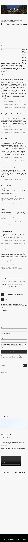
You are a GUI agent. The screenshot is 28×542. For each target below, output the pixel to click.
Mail (20, 1)
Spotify (14, 1)
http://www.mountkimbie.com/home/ (10, 101)
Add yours (23, 294)
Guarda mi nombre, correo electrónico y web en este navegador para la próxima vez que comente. (13, 345)
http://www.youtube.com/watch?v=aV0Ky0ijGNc (13, 203)
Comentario (4, 310)
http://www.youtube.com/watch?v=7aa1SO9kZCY (13, 221)
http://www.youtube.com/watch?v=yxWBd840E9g (13, 281)
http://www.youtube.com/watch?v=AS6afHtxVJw (13, 264)
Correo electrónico (6, 333)
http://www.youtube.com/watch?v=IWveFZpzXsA (13, 240)
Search (26, 1)
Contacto (24, 539)
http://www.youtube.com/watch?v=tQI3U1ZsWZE (13, 179)
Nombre (3, 327)
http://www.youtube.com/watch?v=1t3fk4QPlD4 (13, 243)
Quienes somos (10, 539)
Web (2, 338)
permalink (19, 286)
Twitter (23, 1)
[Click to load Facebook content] (14, 423)
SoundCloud (17, 1)
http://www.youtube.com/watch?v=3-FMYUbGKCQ (13, 157)
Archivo (18, 539)
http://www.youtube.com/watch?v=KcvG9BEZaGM (13, 129)
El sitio (3, 539)
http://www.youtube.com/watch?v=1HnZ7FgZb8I (13, 107)
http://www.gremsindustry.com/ (9, 261)
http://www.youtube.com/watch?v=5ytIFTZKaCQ (13, 132)
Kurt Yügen (4, 20)
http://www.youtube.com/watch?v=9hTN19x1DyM (13, 104)
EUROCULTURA (12, 21)
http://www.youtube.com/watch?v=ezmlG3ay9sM (13, 160)
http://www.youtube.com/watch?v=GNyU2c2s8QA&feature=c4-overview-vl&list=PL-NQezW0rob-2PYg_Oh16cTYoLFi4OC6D (14, 198)
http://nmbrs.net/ (5, 225)
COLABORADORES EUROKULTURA (14, 284)
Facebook (11, 1)
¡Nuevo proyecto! (5, 437)
